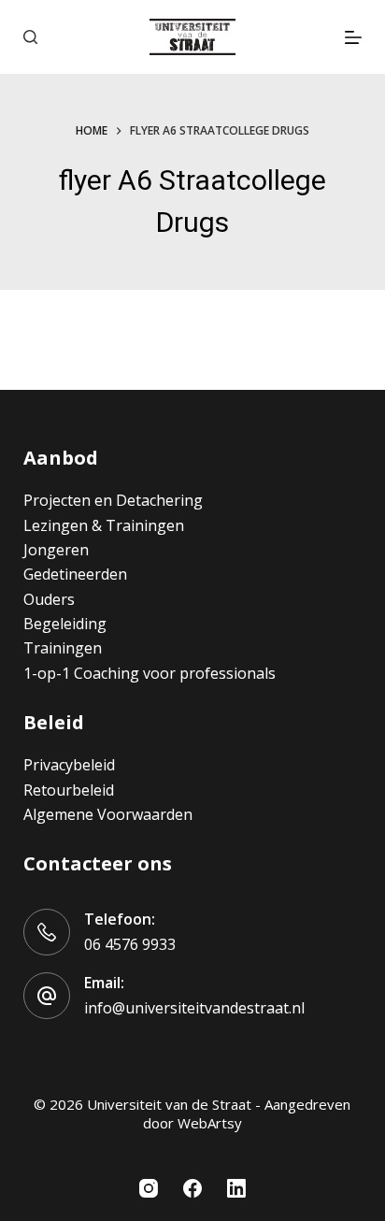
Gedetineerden (75, 574)
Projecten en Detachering (113, 500)
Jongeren (56, 549)
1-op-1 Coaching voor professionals (149, 673)
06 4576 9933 (130, 944)
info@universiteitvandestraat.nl (194, 1008)
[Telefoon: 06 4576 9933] (46, 932)
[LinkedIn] (236, 1188)
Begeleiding (65, 623)
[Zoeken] (30, 37)
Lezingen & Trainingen (103, 525)
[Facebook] (192, 1188)
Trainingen (62, 648)
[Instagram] (148, 1188)
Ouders (49, 599)
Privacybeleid (69, 764)
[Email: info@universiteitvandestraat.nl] (46, 995)
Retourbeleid (68, 790)
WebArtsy (210, 1122)
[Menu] (353, 37)
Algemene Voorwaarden (107, 814)
